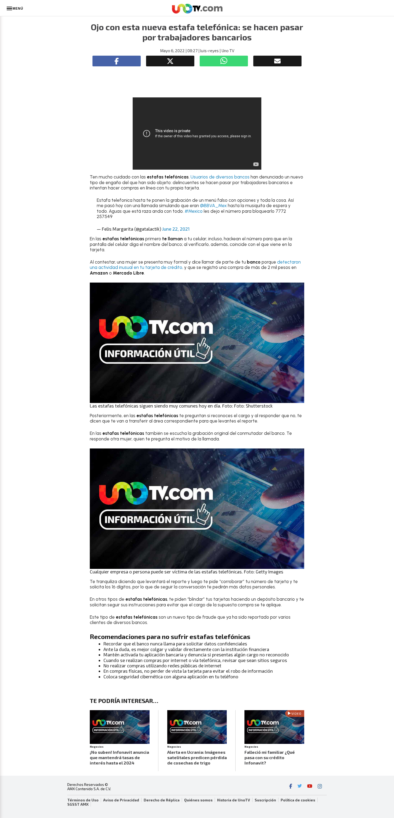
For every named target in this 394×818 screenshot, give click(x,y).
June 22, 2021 (175, 228)
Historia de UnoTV (233, 800)
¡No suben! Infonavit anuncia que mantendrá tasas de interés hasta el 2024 (119, 757)
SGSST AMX (77, 804)
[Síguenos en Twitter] (299, 786)
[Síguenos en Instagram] (320, 786)
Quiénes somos (198, 800)
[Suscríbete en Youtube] (309, 786)
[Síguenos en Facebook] (291, 786)
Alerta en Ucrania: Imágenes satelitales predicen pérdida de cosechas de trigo (197, 757)
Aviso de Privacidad (121, 800)
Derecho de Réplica (162, 800)
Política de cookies (298, 800)
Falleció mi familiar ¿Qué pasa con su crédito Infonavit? (269, 757)
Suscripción (265, 800)
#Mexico (194, 211)
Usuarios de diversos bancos (221, 177)
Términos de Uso (83, 800)
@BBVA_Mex (213, 205)
